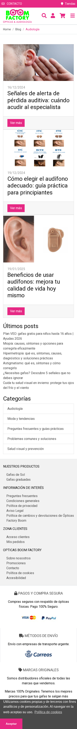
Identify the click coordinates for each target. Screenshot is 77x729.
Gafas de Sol (15, 475)
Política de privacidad (21, 506)
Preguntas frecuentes (22, 496)
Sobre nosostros (18, 558)
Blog (18, 29)
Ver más (16, 123)
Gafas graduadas (18, 479)
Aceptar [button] (11, 723)
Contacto (14, 3)
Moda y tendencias (21, 419)
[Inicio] (17, 16)
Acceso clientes (18, 537)
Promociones (16, 563)
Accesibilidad (16, 578)
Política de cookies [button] (48, 712)
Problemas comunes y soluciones (31, 439)
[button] (44, 16)
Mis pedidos (15, 542)
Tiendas (70, 3)
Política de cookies (20, 573)
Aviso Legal (14, 511)
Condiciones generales (22, 501)
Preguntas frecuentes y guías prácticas (35, 429)
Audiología (15, 409)
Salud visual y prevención (25, 449)
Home (7, 29)
